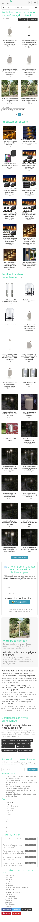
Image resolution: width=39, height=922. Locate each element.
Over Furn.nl (9, 877)
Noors (8, 812)
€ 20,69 (10, 192)
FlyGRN (8, 780)
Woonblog (9, 879)
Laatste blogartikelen (11, 835)
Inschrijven (32, 770)
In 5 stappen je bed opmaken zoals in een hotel (19, 858)
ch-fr (7, 818)
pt (6, 822)
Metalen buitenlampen (23, 747)
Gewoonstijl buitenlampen (24, 740)
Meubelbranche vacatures (14, 892)
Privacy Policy (10, 889)
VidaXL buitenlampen (9, 740)
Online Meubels (11, 875)
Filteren (23, 19)
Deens (8, 830)
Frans (7, 804)
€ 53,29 (29, 216)
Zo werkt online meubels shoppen (17, 887)
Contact (8, 906)
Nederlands (9, 802)
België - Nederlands (12, 806)
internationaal (24, 788)
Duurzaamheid (10, 894)
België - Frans (10, 808)
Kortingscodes (10, 896)
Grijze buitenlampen (8, 747)
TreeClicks (9, 776)
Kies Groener (10, 786)
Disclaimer (9, 881)
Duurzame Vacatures (12, 788)
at (6, 832)
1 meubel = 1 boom (12, 898)
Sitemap (8, 883)
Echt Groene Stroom (12, 782)
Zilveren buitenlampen (25, 750)
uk (6, 828)
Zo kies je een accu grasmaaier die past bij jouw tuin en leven (19, 864)
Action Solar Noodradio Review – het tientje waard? (19, 846)
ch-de (7, 816)
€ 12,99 (29, 241)
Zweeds (8, 814)
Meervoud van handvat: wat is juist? (19, 840)
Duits (7, 820)
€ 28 (29, 167)
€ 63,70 (29, 192)
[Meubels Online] (3, 7)
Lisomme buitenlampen (9, 750)
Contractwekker (11, 790)
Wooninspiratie (10, 904)
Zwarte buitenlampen (23, 743)
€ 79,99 (9, 241)
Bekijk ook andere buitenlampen (12, 276)
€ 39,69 (10, 216)
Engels (8, 824)
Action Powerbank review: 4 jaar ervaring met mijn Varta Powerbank (19, 852)
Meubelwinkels (10, 885)
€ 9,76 (10, 265)
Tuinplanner (9, 900)
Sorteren (33, 19)
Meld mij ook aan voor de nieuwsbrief (18, 598)
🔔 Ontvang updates (19, 602)
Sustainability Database (13, 794)
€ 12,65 (10, 143)
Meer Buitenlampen (20, 557)
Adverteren (9, 902)
